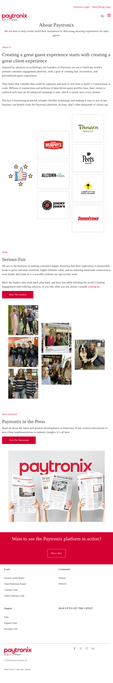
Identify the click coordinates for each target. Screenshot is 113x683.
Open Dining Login (101, 7)
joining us (93, 286)
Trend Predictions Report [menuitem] (15, 584)
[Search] (102, 16)
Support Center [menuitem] (10, 623)
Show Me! (56, 553)
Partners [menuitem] (62, 578)
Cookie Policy (19, 669)
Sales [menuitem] (6, 617)
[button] (109, 15)
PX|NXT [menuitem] (63, 584)
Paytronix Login (81, 7)
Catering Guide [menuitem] (11, 590)
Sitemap (27, 669)
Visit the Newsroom (19, 440)
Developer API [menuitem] (10, 629)
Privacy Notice (9, 669)
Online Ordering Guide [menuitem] (14, 596)
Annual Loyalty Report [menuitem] (14, 578)
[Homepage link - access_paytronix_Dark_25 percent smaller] (18, 654)
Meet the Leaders (17, 294)
